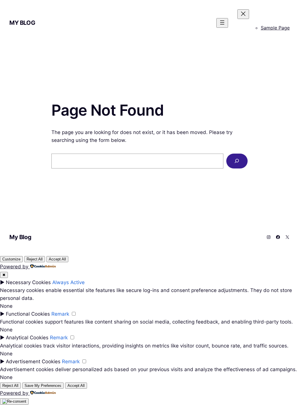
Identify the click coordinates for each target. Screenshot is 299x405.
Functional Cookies (28, 314)
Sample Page (275, 28)
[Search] (237, 161)
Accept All (57, 259)
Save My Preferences (43, 385)
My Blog (22, 22)
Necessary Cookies (28, 282)
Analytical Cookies (27, 337)
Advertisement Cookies (33, 361)
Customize (11, 259)
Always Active (68, 282)
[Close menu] (243, 14)
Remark (60, 314)
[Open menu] (222, 23)
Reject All (35, 259)
